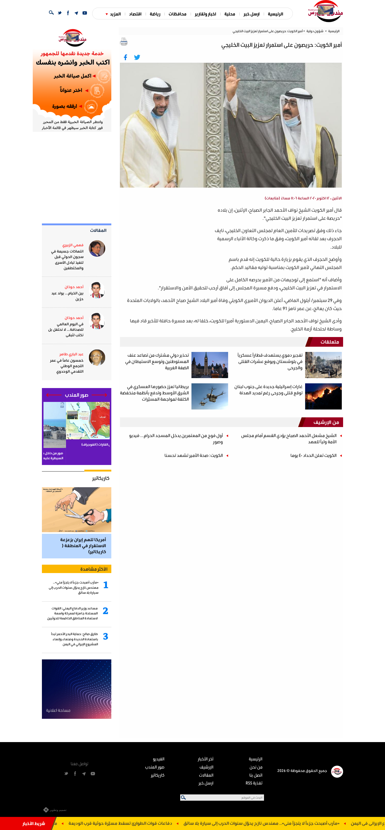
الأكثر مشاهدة (93, 569)
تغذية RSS (254, 782)
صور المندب (154, 766)
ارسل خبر (252, 13)
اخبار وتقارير (205, 13)
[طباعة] (124, 42)
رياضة (155, 13)
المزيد (115, 13)
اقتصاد (135, 13)
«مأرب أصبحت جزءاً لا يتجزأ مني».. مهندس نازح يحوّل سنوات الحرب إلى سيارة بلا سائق (293, 823)
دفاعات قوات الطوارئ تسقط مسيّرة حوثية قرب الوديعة (152, 823)
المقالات (98, 230)
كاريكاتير (100, 478)
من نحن (256, 766)
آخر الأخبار (205, 758)
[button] (99, 395)
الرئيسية (275, 13)
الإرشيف (206, 766)
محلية (229, 13)
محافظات (177, 13)
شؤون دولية (314, 31)
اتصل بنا (255, 774)
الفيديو (158, 758)
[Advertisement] (167, 242)
